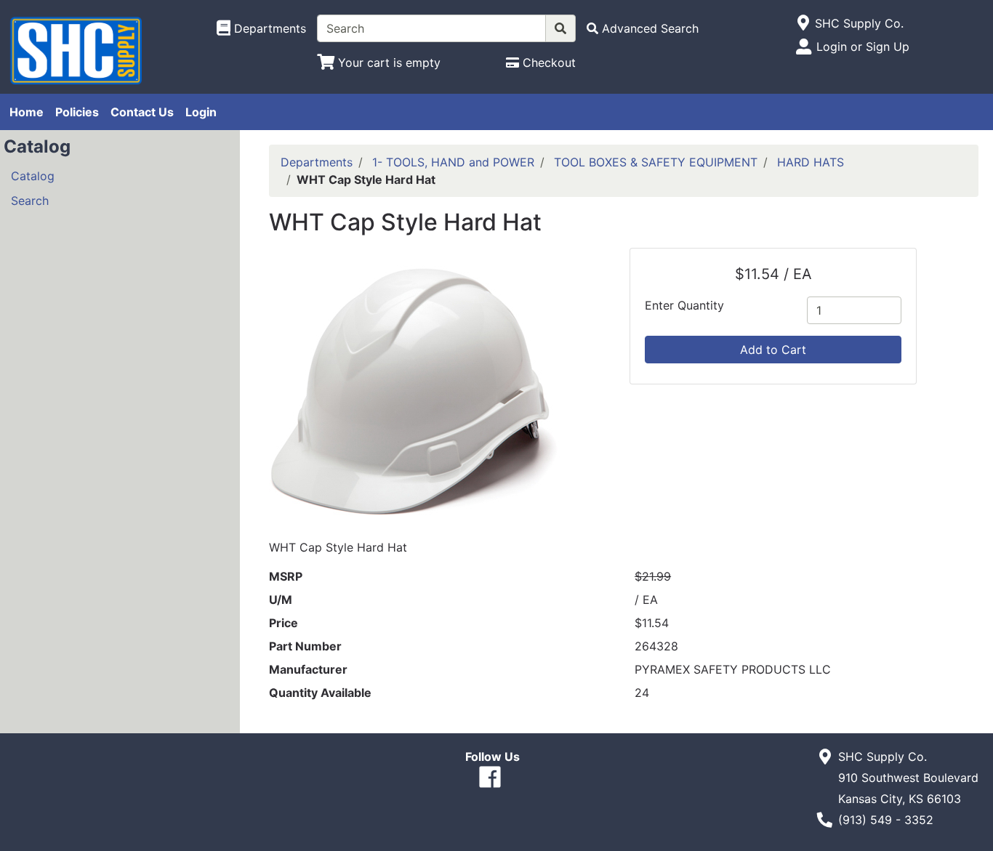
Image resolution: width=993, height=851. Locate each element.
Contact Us (142, 112)
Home (26, 112)
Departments (317, 162)
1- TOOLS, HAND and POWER (453, 162)
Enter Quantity (684, 305)
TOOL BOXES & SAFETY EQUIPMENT (655, 162)
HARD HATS (810, 162)
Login (201, 112)
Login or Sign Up (862, 46)
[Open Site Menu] (803, 23)
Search (30, 200)
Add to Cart (773, 349)
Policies (77, 112)
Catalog (33, 176)
